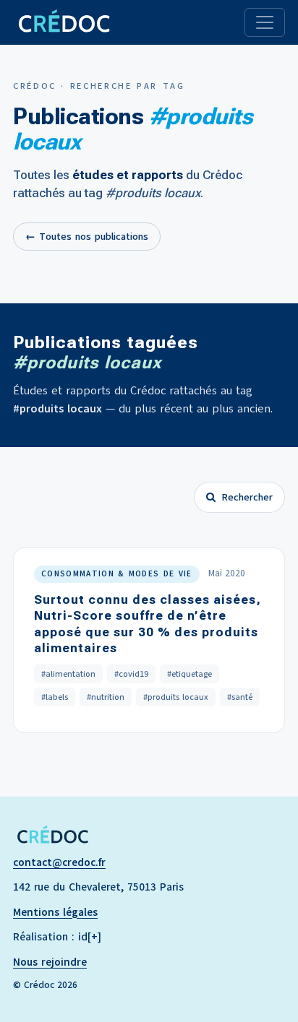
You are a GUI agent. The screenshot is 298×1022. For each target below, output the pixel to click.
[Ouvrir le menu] (264, 22)
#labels (54, 697)
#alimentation (68, 674)
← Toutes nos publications (86, 236)
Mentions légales (55, 912)
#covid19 (131, 674)
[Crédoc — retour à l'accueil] (63, 22)
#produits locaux (175, 697)
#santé (239, 697)
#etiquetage (189, 674)
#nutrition (105, 697)
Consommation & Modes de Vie (116, 573)
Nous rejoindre (50, 962)
